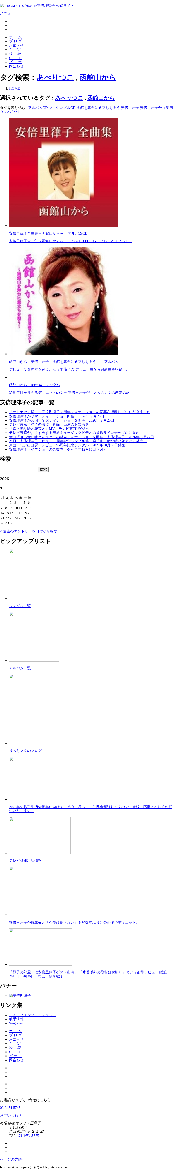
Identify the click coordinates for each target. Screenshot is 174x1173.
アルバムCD (38, 108)
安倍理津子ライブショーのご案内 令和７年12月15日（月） (58, 449)
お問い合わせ (11, 1115)
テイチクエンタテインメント (32, 1015)
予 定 (15, 49)
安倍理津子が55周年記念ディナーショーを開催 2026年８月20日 (61, 420)
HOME (14, 88)
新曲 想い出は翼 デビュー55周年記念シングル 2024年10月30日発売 (67, 445)
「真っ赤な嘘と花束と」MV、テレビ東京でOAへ (49, 429)
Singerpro (16, 1023)
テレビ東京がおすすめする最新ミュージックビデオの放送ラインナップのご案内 (74, 433)
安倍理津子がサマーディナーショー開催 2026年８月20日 (56, 416)
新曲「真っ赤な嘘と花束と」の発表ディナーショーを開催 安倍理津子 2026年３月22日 (81, 437)
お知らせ (16, 45)
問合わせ (16, 66)
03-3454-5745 (10, 1108)
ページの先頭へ (12, 1159)
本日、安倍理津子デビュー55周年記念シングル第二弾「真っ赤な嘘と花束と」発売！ (78, 441)
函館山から (98, 77)
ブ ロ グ (15, 41)
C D (15, 58)
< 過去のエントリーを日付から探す (28, 531)
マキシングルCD (62, 108)
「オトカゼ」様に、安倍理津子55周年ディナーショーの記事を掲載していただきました (79, 412)
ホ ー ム (15, 37)
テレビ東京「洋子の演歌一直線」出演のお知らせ (49, 424)
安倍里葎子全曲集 (154, 108)
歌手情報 (16, 1019)
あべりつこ (55, 77)
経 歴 (15, 54)
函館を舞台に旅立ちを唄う (98, 108)
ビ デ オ (15, 62)
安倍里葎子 (130, 108)
